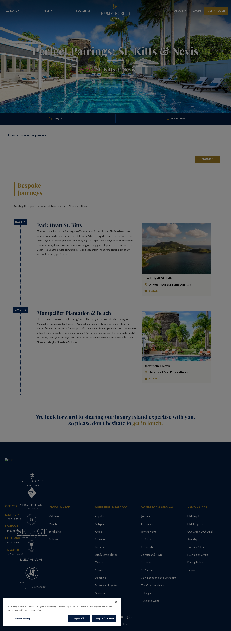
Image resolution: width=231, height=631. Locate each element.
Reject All (78, 618)
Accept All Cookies (104, 618)
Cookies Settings (22, 618)
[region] (62, 612)
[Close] (115, 602)
